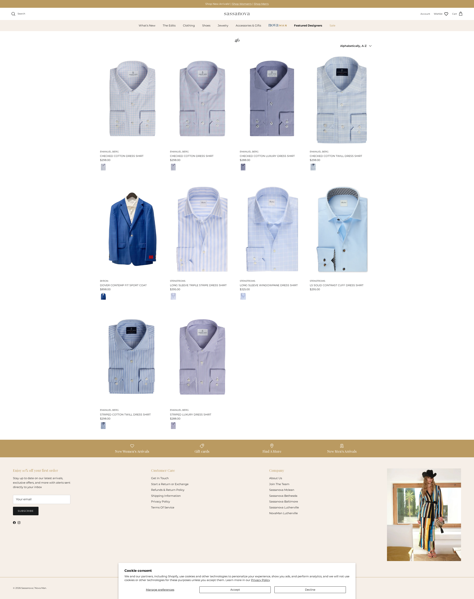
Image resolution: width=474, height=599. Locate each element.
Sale (332, 25)
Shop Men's (261, 4)
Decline (310, 589)
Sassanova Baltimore (283, 501)
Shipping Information (166, 495)
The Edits (169, 25)
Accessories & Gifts (248, 25)
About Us (275, 478)
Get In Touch (160, 478)
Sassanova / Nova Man (33, 588)
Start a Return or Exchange (169, 484)
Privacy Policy (260, 580)
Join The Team (279, 484)
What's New (147, 25)
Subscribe (26, 510)
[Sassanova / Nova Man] (237, 13)
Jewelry (223, 25)
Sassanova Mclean (281, 490)
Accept (235, 589)
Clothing (189, 25)
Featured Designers (308, 25)
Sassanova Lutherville (284, 507)
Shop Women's (242, 4)
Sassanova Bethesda (283, 495)
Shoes (206, 25)
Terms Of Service (162, 507)
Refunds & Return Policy (167, 490)
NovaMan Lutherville (283, 513)
